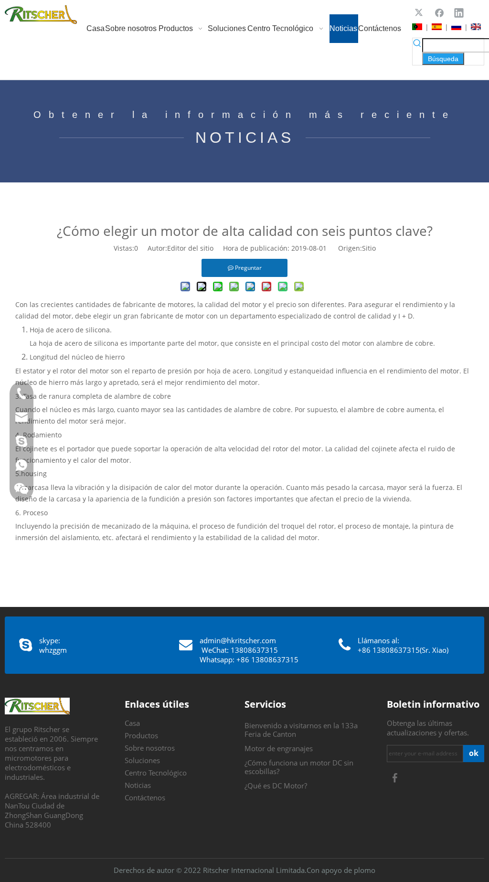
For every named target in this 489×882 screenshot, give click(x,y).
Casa (132, 723)
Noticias (138, 785)
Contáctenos (145, 797)
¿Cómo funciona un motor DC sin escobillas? (298, 767)
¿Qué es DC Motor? (275, 785)
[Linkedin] (459, 12)
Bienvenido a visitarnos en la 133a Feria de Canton (301, 730)
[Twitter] (419, 12)
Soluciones (142, 760)
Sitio (369, 248)
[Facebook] (439, 12)
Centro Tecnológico (156, 772)
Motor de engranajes (278, 748)
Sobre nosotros (150, 748)
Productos (141, 735)
